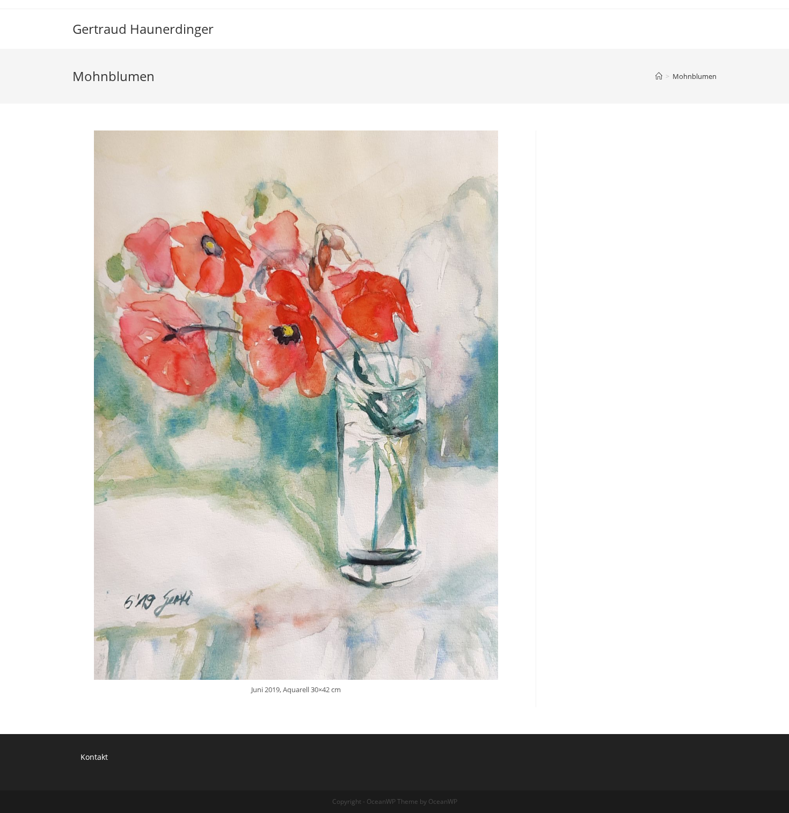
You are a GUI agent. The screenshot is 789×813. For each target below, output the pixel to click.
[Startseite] (658, 76)
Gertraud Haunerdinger (143, 29)
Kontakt (94, 757)
